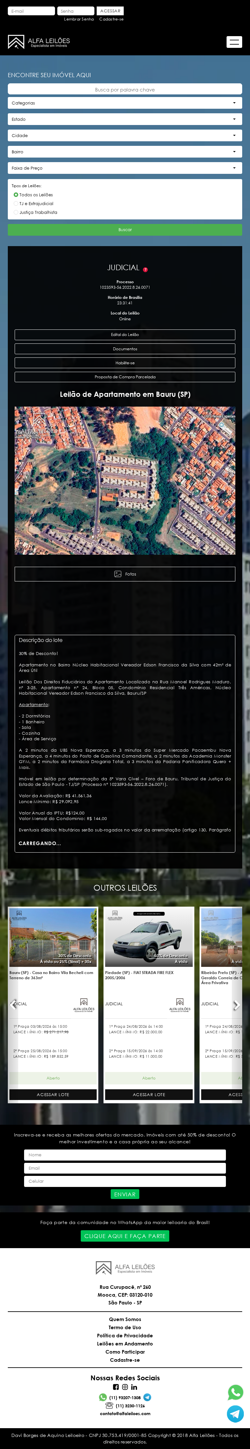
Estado (19, 119)
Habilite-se (125, 363)
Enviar (125, 1194)
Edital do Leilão (125, 334)
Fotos (130, 574)
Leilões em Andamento (125, 1343)
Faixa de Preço (27, 168)
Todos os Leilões (36, 195)
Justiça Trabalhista (38, 212)
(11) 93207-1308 (125, 1397)
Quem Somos (125, 1319)
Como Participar (125, 1352)
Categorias (23, 103)
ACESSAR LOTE (53, 1094)
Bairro (17, 152)
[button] (20, 480)
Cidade (20, 135)
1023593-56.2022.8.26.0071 (125, 287)
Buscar (125, 229)
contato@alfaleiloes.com (125, 1413)
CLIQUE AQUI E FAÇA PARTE (125, 1236)
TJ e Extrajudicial (36, 203)
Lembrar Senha (79, 19)
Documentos (125, 349)
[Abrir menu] (234, 42)
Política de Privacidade (125, 1335)
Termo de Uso (125, 1327)
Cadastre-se (111, 19)
